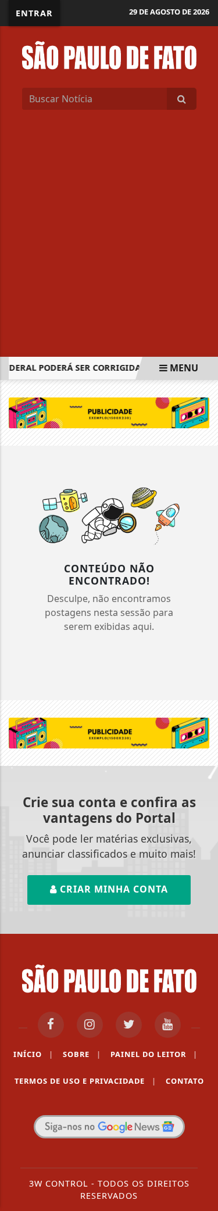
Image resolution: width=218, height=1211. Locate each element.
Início (33, 1054)
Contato (185, 1081)
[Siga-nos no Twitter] (129, 1025)
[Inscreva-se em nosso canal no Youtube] (168, 1025)
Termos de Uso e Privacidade (85, 1081)
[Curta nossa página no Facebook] (51, 1025)
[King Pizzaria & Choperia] (109, 412)
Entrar (34, 13)
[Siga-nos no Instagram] (90, 1025)
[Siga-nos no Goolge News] (109, 1126)
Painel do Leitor (154, 1054)
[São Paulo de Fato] (109, 54)
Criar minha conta (112, 889)
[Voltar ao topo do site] (200, 666)
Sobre (82, 1054)
